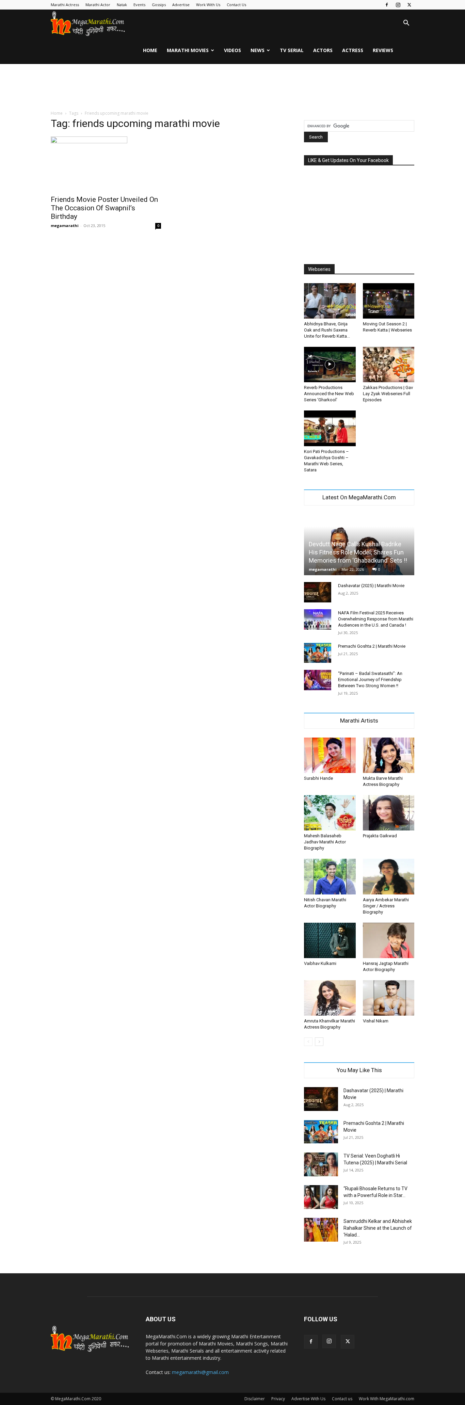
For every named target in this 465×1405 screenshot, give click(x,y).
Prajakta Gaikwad (380, 835)
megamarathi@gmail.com (200, 1372)
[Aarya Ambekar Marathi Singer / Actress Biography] (389, 876)
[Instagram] (398, 5)
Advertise (181, 4)
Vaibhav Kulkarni (320, 963)
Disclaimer (254, 1399)
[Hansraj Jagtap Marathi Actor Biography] (389, 940)
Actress (352, 50)
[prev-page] (308, 1041)
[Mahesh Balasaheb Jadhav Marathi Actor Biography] (330, 812)
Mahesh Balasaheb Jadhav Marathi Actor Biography (325, 842)
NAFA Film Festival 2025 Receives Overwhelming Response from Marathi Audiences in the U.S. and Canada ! (375, 619)
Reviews (383, 50)
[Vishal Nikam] (389, 998)
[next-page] (319, 1041)
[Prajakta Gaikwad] (389, 812)
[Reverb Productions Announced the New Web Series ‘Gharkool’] (330, 364)
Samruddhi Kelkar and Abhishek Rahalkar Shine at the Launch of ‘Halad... (377, 1228)
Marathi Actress (65, 4)
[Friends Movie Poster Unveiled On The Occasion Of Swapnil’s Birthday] (106, 163)
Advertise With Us (308, 1399)
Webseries (319, 269)
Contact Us (236, 4)
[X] (409, 5)
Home (150, 50)
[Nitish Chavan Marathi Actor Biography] (330, 876)
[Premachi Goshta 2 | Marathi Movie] (317, 653)
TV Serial (292, 50)
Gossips (159, 4)
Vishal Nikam (375, 1020)
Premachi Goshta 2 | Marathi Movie (371, 646)
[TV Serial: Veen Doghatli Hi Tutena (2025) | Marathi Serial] (321, 1164)
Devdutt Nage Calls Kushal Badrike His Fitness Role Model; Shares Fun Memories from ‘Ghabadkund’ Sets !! (358, 552)
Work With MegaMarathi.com (386, 1399)
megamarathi (65, 225)
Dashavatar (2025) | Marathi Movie (371, 585)
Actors (323, 50)
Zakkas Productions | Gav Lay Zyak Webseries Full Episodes (388, 393)
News (257, 50)
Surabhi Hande (318, 778)
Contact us (342, 1399)
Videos (232, 50)
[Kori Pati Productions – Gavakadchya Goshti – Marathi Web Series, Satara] (330, 428)
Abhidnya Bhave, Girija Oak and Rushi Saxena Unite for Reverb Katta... (327, 330)
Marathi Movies (188, 50)
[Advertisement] (232, 87)
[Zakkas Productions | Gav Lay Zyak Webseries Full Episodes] (389, 364)
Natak (122, 4)
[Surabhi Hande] (330, 755)
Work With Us (208, 4)
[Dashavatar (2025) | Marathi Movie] (317, 592)
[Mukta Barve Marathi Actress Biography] (389, 755)
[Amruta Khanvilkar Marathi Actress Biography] (330, 998)
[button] (406, 23)
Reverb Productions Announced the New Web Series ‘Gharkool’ (329, 393)
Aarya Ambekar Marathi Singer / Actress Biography (386, 906)
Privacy (278, 1399)
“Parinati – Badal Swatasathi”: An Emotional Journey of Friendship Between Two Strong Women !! (370, 679)
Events (139, 4)
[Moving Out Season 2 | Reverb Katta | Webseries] (389, 301)
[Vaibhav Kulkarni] (330, 940)
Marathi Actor (97, 4)
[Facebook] (387, 5)
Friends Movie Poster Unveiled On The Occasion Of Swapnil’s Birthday (104, 208)
